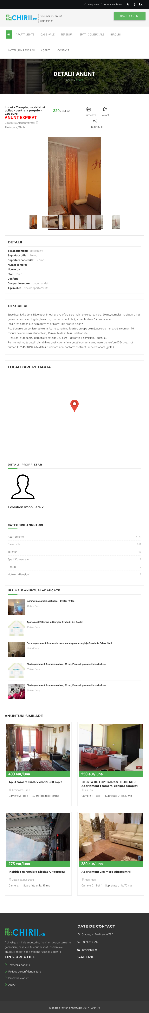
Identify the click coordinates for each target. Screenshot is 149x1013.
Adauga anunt (130, 16)
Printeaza (90, 115)
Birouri (115, 34)
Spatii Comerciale (92, 34)
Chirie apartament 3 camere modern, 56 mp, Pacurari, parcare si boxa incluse (66, 664)
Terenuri (67, 34)
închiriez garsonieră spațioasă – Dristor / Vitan (50, 601)
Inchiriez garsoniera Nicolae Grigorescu (37, 871)
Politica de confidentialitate (24, 971)
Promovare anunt (18, 978)
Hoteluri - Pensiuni (21, 50)
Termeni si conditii (19, 964)
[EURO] (128, 4)
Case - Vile (48, 34)
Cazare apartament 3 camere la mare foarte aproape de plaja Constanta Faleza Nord (69, 643)
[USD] (134, 4)
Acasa (70, 80)
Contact (63, 50)
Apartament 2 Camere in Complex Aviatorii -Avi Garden (55, 622)
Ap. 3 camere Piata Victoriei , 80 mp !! (35, 782)
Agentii (46, 50)
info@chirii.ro (89, 949)
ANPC (12, 984)
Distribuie (96, 126)
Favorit (105, 115)
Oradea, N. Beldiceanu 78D (97, 934)
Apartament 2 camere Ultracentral (106, 871)
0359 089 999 (89, 942)
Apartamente (25, 34)
